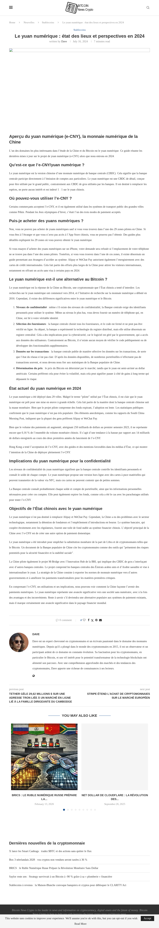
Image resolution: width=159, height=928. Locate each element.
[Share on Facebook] (88, 620)
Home (12, 22)
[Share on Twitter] (92, 620)
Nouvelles (29, 22)
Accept (147, 918)
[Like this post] (84, 620)
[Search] (148, 7)
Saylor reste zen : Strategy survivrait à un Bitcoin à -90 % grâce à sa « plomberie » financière (60, 876)
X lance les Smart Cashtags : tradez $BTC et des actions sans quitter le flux (50, 851)
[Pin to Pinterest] (96, 620)
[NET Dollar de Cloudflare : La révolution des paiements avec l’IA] (114, 757)
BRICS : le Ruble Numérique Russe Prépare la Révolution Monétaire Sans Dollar (53, 868)
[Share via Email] (100, 620)
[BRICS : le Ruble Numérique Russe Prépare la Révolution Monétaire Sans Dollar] (44, 757)
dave (64, 41)
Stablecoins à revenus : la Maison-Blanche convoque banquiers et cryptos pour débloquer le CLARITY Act (67, 885)
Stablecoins (48, 22)
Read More (80, 924)
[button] (16, 767)
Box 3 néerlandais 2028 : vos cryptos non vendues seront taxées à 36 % (48, 859)
